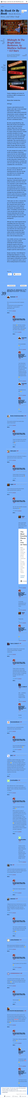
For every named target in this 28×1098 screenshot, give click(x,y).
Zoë (11, 864)
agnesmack (12, 898)
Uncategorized (14, 56)
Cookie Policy (5, 1092)
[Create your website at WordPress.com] (14, 1)
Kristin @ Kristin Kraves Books (17, 415)
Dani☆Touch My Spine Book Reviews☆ (15, 1010)
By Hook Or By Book (10, 12)
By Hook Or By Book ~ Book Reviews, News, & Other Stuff (19, 319)
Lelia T (11, 755)
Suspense (4, 70)
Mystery (4, 68)
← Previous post (11, 285)
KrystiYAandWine (14, 780)
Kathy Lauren (13, 450)
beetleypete (12, 296)
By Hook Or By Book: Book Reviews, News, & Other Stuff (13, 55)
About (2, 6)
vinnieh (11, 484)
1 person (14, 310)
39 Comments (24, 55)
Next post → (23, 285)
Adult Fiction (3, 67)
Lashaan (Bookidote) (14, 939)
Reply (8, 312)
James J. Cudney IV (14, 643)
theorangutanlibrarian (14, 721)
